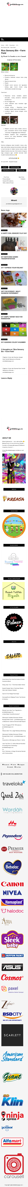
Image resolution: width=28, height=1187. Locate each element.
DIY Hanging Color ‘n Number (13, 342)
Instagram (21, 764)
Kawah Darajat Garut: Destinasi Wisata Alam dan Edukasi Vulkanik (12, 689)
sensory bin (21, 170)
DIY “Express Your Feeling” (12, 268)
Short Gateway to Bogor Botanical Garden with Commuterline (14, 752)
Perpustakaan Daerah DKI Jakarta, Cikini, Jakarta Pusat (8, 181)
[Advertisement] (14, 22)
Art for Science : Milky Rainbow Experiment (10, 292)
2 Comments (23, 56)
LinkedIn (10, 767)
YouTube (18, 767)
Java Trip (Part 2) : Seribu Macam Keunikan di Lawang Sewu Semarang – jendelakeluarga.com (13, 745)
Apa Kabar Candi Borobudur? (12, 714)
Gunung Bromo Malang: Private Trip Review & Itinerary (13, 698)
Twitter (14, 764)
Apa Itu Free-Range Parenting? (10, 693)
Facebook (6, 764)
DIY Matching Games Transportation (9, 258)
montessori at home (8, 170)
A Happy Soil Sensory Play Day (14, 233)
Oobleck (23, 179)
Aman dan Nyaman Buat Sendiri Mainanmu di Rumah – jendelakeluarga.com (14, 370)
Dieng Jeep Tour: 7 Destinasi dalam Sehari (13, 684)
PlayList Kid (4, 230)
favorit (4, 167)
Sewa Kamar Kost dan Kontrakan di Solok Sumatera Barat (13, 680)
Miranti (5, 56)
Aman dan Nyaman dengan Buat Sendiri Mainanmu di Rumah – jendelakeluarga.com (13, 359)
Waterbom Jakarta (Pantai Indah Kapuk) (15, 721)
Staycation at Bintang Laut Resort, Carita (13, 740)
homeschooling (15, 167)
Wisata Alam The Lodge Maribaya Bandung (14, 731)
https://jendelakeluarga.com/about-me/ (13, 450)
